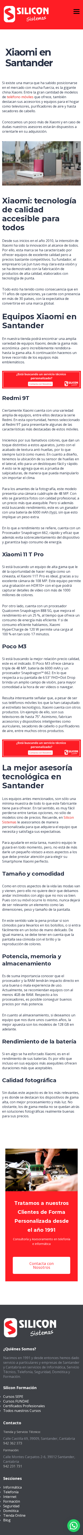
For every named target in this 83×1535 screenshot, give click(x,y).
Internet (9, 1496)
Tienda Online (14, 1515)
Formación (11, 1501)
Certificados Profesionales (24, 1406)
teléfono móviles (20, 97)
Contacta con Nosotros (41, 1265)
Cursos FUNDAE (16, 1401)
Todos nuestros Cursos (22, 1410)
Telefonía (11, 1492)
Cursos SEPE (13, 1396)
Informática (12, 1487)
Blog (7, 1520)
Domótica (11, 1510)
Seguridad (11, 1506)
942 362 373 (12, 1443)
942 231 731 (12, 1466)
